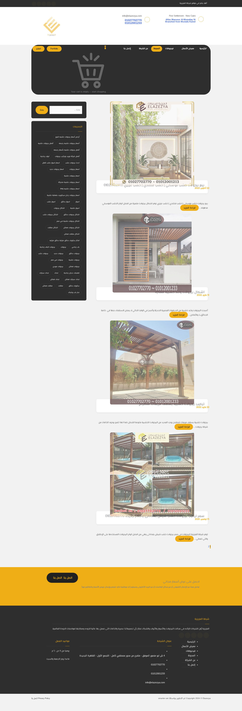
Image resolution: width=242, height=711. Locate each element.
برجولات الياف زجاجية (47, 247)
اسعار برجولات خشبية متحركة (68, 182)
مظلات (60, 285)
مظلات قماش (47, 285)
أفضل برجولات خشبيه (45, 143)
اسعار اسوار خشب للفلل (51, 162)
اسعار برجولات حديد (57, 169)
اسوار (77, 201)
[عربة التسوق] (109, 91)
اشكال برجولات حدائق (71, 214)
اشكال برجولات (59, 208)
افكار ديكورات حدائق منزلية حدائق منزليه (64, 240)
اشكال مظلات (53, 227)
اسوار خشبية (74, 208)
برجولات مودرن (58, 266)
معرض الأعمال (188, 646)
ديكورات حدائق (74, 285)
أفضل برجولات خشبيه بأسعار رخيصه (66, 149)
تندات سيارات (44, 272)
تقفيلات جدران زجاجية (71, 272)
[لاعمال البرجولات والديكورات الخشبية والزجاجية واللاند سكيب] (51, 25)
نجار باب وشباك (73, 292)
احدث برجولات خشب (72, 162)
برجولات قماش (74, 266)
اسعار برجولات (74, 169)
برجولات (63, 247)
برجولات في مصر (57, 259)
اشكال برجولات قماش (71, 227)
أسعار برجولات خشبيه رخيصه (69, 143)
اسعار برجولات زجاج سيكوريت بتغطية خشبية (63, 195)
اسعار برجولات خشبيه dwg (69, 188)
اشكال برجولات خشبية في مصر (68, 221)
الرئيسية (191, 641)
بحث (42, 110)
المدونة (191, 655)
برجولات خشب (43, 253)
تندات (56, 272)
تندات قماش (54, 279)
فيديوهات (190, 651)
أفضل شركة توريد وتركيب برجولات (67, 156)
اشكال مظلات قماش (71, 234)
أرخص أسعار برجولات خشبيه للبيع (67, 136)
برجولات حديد (58, 253)
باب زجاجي (75, 247)
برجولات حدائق (74, 253)
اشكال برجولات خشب (50, 214)
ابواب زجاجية (44, 156)
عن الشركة (190, 660)
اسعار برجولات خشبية (71, 175)
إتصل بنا (191, 665)
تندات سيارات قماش (72, 279)
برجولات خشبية (74, 259)
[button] (53, 4)
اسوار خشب (51, 201)
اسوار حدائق (65, 201)
